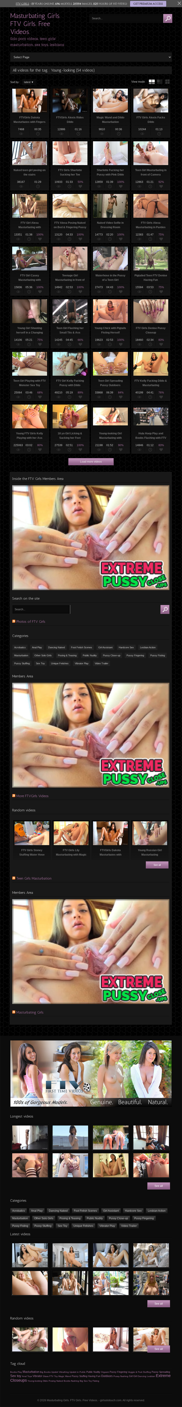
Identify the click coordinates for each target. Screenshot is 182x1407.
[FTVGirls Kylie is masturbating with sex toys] (70, 1283)
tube (151, 81)
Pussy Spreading (161, 1372)
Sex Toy (40, 663)
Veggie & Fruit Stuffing (139, 1372)
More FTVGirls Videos (32, 796)
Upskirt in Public (77, 1372)
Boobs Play (16, 1372)
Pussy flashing (120, 1376)
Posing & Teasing (67, 655)
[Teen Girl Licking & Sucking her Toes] (70, 1339)
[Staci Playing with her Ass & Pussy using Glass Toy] (30, 1339)
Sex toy (15, 1376)
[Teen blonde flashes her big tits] (151, 1283)
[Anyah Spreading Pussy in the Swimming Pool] (70, 1165)
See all (157, 865)
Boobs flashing (71, 1381)
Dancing (142, 1376)
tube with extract (159, 81)
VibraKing (64, 1372)
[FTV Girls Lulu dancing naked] (30, 1137)
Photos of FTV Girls (30, 621)
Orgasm (105, 1372)
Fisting (96, 1381)
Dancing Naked (56, 647)
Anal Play (37, 647)
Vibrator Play (82, 663)
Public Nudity (90, 655)
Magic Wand (64, 1376)
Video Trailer (101, 663)
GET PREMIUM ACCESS (148, 4)
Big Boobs (45, 1372)
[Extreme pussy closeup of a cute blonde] (30, 1283)
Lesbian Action (148, 647)
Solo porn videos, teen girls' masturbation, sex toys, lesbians (37, 42)
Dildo (45, 1381)
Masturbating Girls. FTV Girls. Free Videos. (35, 24)
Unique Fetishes (60, 663)
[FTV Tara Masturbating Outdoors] (151, 1165)
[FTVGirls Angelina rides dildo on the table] (70, 1255)
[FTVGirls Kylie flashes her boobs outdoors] (110, 1283)
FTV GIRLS (22, 4)
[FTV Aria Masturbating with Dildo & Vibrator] (151, 1339)
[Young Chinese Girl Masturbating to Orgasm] (110, 1165)
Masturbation (21, 655)
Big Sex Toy (86, 1381)
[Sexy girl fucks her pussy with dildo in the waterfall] (151, 1255)
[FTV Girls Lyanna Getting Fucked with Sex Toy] (30, 1165)
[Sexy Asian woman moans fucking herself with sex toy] (30, 1255)
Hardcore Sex (126, 647)
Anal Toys (27, 1376)
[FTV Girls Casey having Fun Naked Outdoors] (70, 1137)
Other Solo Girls (43, 655)
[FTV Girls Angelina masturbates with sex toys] (110, 1255)
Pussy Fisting (157, 655)
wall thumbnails (167, 81)
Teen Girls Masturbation (33, 878)
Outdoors (107, 1376)
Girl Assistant (105, 647)
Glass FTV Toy (50, 1376)
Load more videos (91, 461)
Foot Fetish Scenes (81, 647)
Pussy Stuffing (22, 663)
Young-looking (35, 1381)
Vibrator (37, 1376)
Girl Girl (133, 1376)
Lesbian (151, 1376)
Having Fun (94, 1376)
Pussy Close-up (111, 655)
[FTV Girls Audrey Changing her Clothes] (151, 1137)
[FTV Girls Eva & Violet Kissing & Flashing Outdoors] (110, 1137)
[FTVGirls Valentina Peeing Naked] (110, 1339)
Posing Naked (56, 1381)
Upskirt (54, 1372)
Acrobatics (20, 647)
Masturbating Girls (30, 1012)
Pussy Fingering (135, 655)
